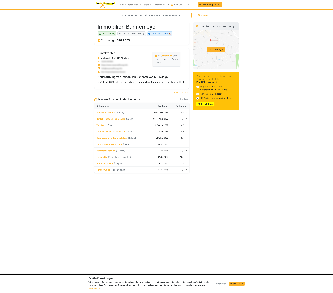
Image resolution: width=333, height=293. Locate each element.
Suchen (204, 15)
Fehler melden (181, 92)
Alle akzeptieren (236, 284)
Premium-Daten (181, 4)
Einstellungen (220, 284)
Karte (123, 4)
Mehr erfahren (205, 104)
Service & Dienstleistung (133, 33)
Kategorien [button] (133, 4)
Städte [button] (146, 4)
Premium (167, 55)
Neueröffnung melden (210, 4)
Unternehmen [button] (160, 4)
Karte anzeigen (216, 49)
